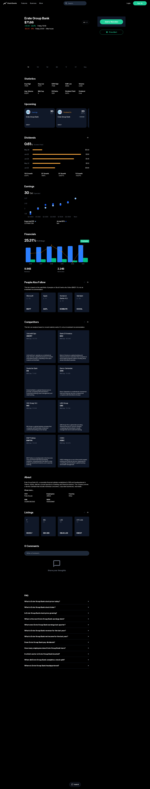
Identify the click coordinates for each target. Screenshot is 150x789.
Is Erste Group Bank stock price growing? (56, 613)
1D (28, 67)
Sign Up (140, 3)
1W (38, 67)
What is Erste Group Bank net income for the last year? (56, 636)
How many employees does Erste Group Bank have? (56, 648)
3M (57, 67)
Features (24, 3)
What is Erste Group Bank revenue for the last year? (56, 631)
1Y (66, 67)
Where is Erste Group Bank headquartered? (56, 666)
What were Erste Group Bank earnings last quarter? (56, 625)
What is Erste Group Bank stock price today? (56, 601)
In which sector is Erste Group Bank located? (56, 654)
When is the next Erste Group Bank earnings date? (56, 619)
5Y (76, 67)
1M (47, 67)
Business (33, 3)
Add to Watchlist (111, 22)
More (41, 3)
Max (85, 67)
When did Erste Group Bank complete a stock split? (56, 660)
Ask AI (76, 784)
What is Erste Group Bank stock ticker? (56, 607)
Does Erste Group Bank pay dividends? (56, 642)
